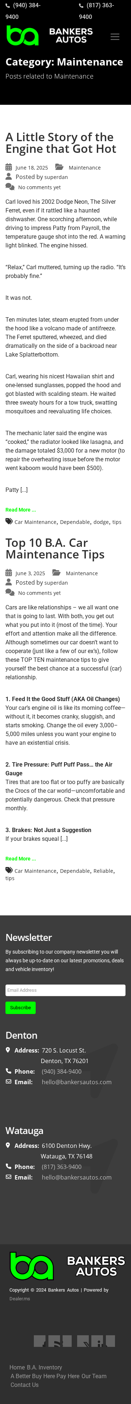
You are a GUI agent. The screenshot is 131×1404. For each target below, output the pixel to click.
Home (17, 1367)
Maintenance (85, 167)
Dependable (75, 521)
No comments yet (39, 187)
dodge (101, 521)
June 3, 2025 (30, 573)
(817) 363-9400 (62, 1167)
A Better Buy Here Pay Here (45, 1376)
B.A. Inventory (44, 1367)
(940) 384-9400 (62, 1071)
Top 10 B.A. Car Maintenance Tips (55, 548)
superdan (56, 177)
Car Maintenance (35, 521)
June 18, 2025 (32, 167)
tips (117, 521)
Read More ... (20, 510)
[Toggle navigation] (115, 36)
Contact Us (25, 1384)
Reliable (103, 870)
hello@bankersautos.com (77, 1082)
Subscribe (20, 1007)
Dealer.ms (19, 1298)
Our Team (94, 1376)
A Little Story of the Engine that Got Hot (60, 142)
